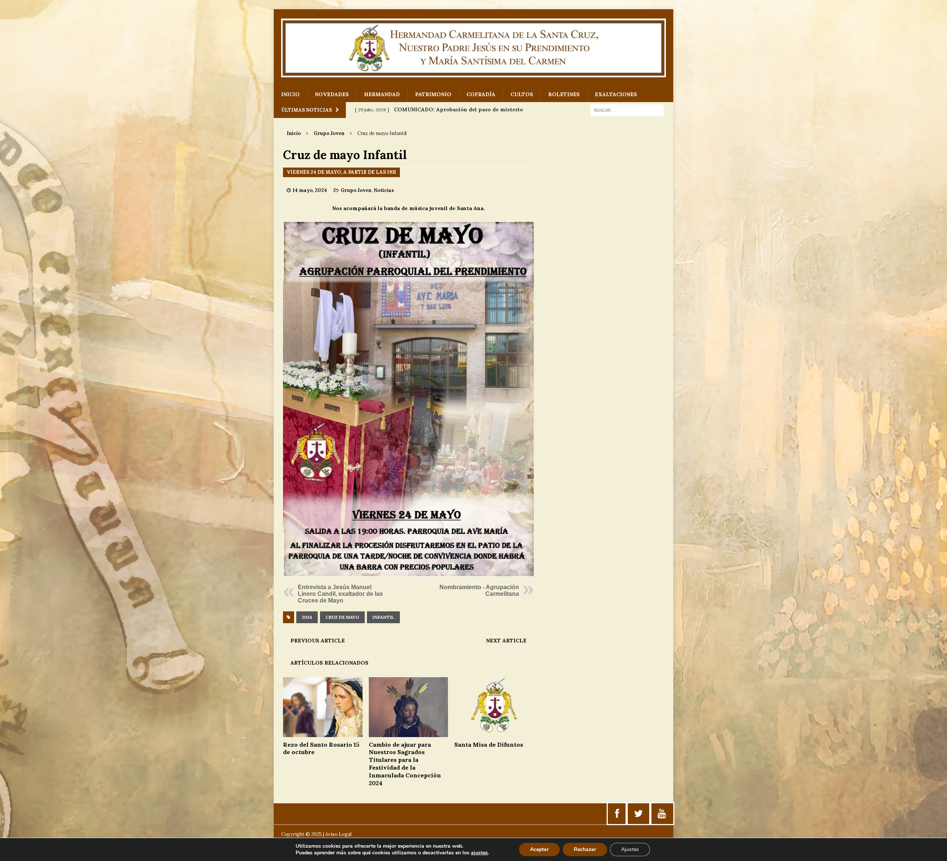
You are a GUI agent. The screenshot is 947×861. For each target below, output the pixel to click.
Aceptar (539, 849)
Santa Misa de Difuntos (488, 744)
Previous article (317, 640)
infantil (383, 617)
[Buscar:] (627, 110)
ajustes (479, 853)
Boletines (564, 94)
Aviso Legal (338, 834)
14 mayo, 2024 (310, 190)
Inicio (290, 94)
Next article (506, 640)
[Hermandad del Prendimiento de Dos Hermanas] (473, 48)
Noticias (384, 190)
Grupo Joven (356, 190)
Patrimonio (433, 94)
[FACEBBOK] (617, 813)
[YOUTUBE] (661, 813)
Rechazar (585, 849)
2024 (307, 617)
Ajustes (630, 849)
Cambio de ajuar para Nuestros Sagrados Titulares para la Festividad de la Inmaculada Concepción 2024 (405, 764)
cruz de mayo (342, 617)
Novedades (332, 94)
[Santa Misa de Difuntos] (494, 732)
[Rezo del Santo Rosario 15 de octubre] (323, 732)
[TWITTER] (638, 813)
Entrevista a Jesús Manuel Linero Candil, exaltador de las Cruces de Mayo (340, 594)
